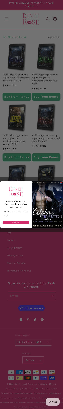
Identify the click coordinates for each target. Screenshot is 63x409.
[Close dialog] (61, 183)
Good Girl (15, 222)
